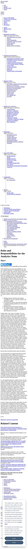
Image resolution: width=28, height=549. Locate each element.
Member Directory (11, 158)
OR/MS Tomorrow (11, 139)
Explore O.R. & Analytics (10, 19)
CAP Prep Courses (11, 61)
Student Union (10, 92)
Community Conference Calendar (15, 119)
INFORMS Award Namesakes (14, 221)
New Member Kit (11, 95)
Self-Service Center (11, 160)
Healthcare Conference (12, 113)
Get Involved (7, 20)
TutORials (9, 143)
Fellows (9, 38)
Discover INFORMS (9, 17)
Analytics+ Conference (12, 110)
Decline (14, 542)
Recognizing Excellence (10, 34)
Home (5, 241)
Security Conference (12, 115)
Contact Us (9, 167)
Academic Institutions (12, 226)
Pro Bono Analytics (11, 67)
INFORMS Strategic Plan (13, 163)
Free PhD (9, 96)
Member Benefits (11, 156)
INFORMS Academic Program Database (17, 84)
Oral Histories (10, 234)
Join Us (5, 23)
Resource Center (8, 81)
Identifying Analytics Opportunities (9, 419)
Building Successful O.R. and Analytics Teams (15, 219)
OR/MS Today (10, 136)
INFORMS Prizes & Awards (14, 37)
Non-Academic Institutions (13, 227)
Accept (14, 538)
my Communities (11, 180)
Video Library (10, 93)
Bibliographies (10, 230)
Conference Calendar (12, 117)
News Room (10, 164)
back (5, 35)
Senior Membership (11, 40)
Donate (5, 6)
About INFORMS (8, 153)
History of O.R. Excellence (13, 45)
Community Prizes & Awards (14, 41)
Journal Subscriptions (12, 140)
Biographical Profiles (12, 224)
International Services (12, 89)
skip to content (4, 1)
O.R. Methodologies (12, 228)
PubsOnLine (7, 208)
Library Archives (11, 235)
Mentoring (9, 69)
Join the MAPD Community (14, 194)
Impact (5, 22)
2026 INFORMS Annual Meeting (12, 209)
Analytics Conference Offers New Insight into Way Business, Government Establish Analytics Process (13, 465)
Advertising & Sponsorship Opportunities (17, 165)
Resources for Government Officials (16, 86)
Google (2, 449)
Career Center (10, 65)
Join (5, 5)
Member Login (7, 8)
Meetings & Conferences (10, 106)
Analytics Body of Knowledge (14, 71)
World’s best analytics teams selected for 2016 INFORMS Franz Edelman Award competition (12, 461)
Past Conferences (11, 122)
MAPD (6, 189)
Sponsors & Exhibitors (12, 120)
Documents (9, 233)
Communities (7, 177)
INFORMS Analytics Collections (15, 141)
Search (5, 27)
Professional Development (10, 55)
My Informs (7, 24)
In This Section (4, 216)
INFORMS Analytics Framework (15, 60)
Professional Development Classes (15, 58)
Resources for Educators (13, 85)
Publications (7, 131)
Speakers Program (11, 91)
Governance (10, 161)
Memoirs (9, 237)
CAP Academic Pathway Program (15, 64)
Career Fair (9, 68)
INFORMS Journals (12, 134)
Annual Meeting (11, 109)
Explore (6, 242)
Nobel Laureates (11, 43)
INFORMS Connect (9, 213)
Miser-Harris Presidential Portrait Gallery (17, 223)
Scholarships (10, 44)
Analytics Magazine (12, 137)
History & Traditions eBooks (14, 231)
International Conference (13, 112)
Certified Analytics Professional (14, 62)
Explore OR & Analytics (10, 481)
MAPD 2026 (10, 116)
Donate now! (4, 476)
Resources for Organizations (14, 88)
